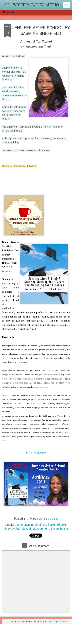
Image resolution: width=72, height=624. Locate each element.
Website (7, 166)
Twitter (33, 166)
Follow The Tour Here (36, 452)
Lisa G (54, 518)
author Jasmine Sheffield (30, 525)
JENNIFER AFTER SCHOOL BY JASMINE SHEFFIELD (41, 30)
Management (40, 529)
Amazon (7, 271)
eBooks (62, 525)
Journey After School (17, 529)
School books (59, 529)
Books (52, 525)
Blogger (48, 621)
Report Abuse (60, 621)
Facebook (20, 166)
